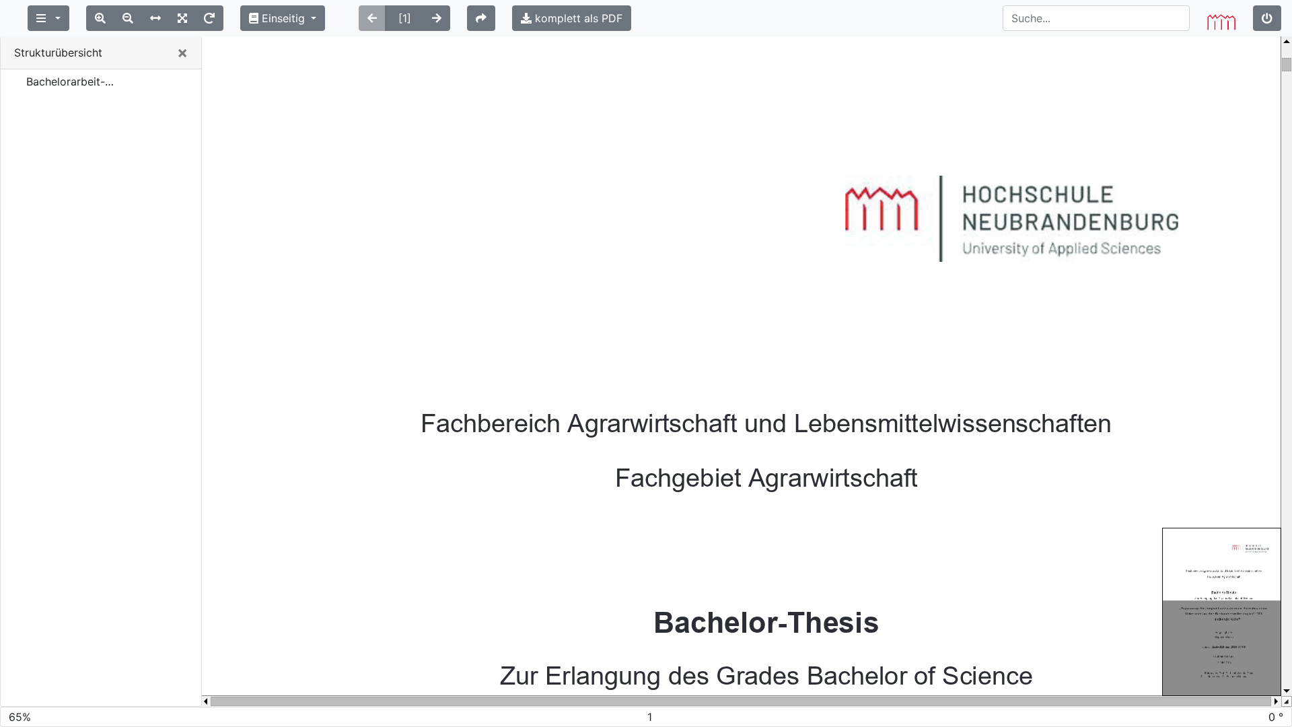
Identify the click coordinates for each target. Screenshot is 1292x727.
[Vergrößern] (100, 18)
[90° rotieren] (209, 18)
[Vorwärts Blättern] (436, 18)
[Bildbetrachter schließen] (1267, 18)
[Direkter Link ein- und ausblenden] (481, 18)
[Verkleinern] (128, 18)
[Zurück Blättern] (372, 18)
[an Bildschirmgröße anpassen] (182, 18)
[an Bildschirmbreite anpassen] (155, 18)
